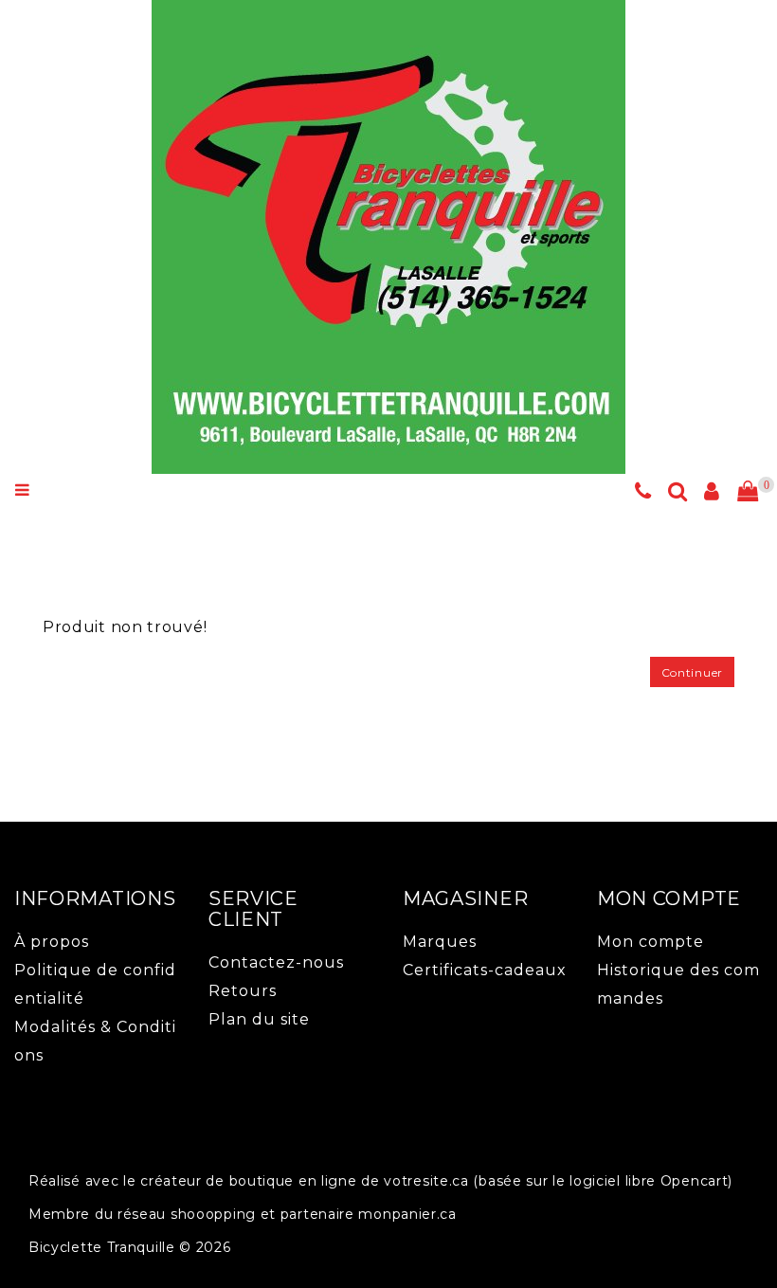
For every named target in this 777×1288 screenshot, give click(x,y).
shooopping (213, 1214)
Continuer (692, 672)
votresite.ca (426, 1180)
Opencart (694, 1180)
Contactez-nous (276, 962)
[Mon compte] (712, 493)
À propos (51, 942)
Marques (440, 942)
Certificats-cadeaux (485, 970)
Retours (242, 991)
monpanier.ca (407, 1214)
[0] (747, 492)
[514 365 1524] (643, 493)
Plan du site (259, 1019)
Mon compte (650, 942)
